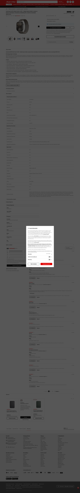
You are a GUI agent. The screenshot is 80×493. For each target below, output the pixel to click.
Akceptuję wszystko (46, 264)
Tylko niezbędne (34, 264)
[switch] (49, 256)
